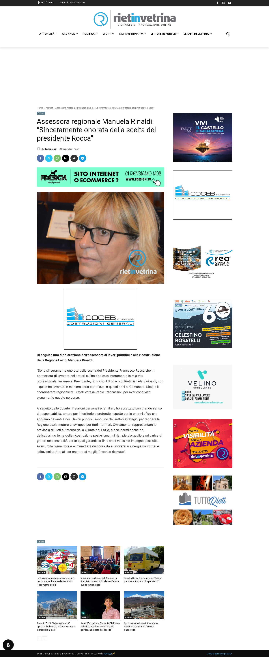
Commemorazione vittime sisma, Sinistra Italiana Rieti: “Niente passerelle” (141, 626)
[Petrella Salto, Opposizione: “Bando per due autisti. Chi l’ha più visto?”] (144, 560)
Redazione (50, 148)
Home (40, 107)
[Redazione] (39, 149)
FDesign (108, 653)
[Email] (65, 158)
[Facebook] (217, 3)
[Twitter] (49, 158)
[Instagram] (223, 3)
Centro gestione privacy (219, 653)
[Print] (74, 158)
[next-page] (45, 638)
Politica (49, 107)
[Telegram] (82, 158)
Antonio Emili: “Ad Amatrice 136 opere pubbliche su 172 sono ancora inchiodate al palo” (56, 626)
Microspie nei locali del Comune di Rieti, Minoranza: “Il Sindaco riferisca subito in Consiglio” (100, 581)
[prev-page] (39, 638)
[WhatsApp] (57, 158)
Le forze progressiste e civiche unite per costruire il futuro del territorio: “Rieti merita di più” (56, 581)
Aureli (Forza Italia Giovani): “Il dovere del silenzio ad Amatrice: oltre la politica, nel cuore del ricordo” (100, 626)
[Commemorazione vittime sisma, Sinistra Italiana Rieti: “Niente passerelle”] (144, 605)
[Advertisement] (134, 74)
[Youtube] (229, 3)
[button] (227, 33)
